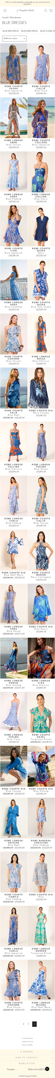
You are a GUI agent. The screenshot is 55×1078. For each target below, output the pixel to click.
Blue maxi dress (29, 31)
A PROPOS (26, 1052)
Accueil (5, 18)
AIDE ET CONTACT (27, 1058)
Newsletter (27, 1064)
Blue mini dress (11, 31)
